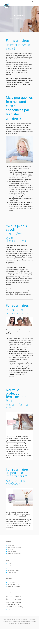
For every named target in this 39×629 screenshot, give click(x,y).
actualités (10, 549)
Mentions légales (30, 621)
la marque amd (11, 582)
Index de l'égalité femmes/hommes (19, 623)
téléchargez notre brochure (14, 586)
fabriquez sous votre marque (15, 584)
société (9, 564)
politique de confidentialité (14, 553)
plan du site (11, 545)
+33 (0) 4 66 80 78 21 (15, 599)
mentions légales (12, 551)
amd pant (23, 516)
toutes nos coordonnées (14, 610)
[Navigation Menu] (36, 1)
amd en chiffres (12, 572)
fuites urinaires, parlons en (14, 547)
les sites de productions (14, 566)
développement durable (13, 570)
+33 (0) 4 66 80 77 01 (15, 596)
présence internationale (14, 568)
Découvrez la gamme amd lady (15, 442)
